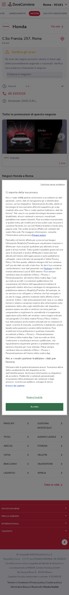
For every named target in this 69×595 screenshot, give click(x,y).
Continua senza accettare (52, 184)
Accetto (35, 406)
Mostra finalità (34, 397)
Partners (48, 268)
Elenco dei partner (15, 385)
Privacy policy (39, 235)
